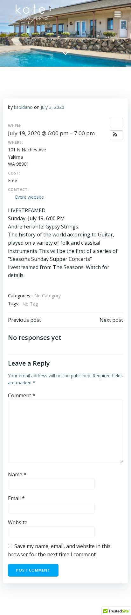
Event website (29, 197)
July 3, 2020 (52, 107)
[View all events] (116, 122)
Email (16, 498)
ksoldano (23, 107)
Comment (21, 395)
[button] (116, 135)
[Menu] (117, 14)
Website (17, 522)
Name (17, 474)
